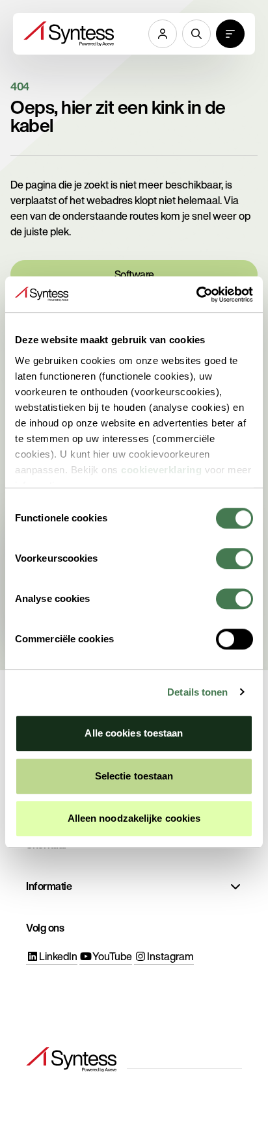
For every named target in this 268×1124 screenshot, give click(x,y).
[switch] (234, 558)
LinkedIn (58, 956)
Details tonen (197, 692)
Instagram (170, 956)
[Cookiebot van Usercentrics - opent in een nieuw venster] (196, 294)
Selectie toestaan (134, 775)
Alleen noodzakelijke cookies (134, 818)
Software (134, 274)
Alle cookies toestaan (134, 732)
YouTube (112, 956)
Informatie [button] (49, 886)
